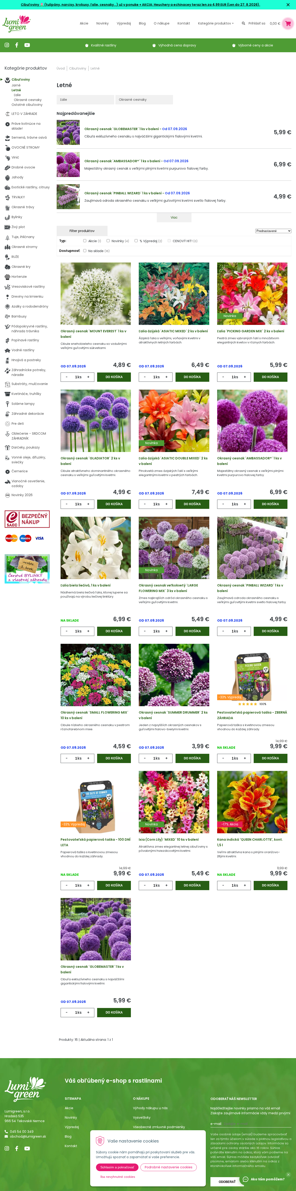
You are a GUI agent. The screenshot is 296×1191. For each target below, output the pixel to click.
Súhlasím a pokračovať (117, 1167)
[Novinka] (252, 300)
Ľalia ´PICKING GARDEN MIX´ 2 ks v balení (250, 331)
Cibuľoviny (77, 68)
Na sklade (99, 251)
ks (79, 377)
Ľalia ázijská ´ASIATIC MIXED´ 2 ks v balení (173, 331)
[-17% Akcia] (252, 808)
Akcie (84, 23)
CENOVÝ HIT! (185, 241)
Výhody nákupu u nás (150, 1108)
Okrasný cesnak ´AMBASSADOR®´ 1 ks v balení (122, 161)
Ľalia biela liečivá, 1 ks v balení (86, 585)
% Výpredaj (151, 241)
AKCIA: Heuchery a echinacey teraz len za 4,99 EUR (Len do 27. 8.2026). (200, 4)
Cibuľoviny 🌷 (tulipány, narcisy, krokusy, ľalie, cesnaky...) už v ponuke (80, 4)
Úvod (61, 68)
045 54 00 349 (22, 1131)
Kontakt (71, 1146)
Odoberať (227, 1182)
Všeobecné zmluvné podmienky (159, 1127)
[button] (288, 1174)
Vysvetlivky (142, 1117)
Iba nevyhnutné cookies (117, 1177)
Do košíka (114, 377)
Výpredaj (124, 23)
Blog (68, 1136)
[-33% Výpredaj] (252, 681)
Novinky (102, 23)
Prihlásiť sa (257, 23)
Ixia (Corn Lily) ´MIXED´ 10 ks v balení (169, 839)
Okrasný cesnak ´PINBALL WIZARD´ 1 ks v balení (123, 193)
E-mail (215, 1123)
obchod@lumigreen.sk (28, 1136)
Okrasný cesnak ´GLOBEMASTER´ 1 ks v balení (121, 129)
